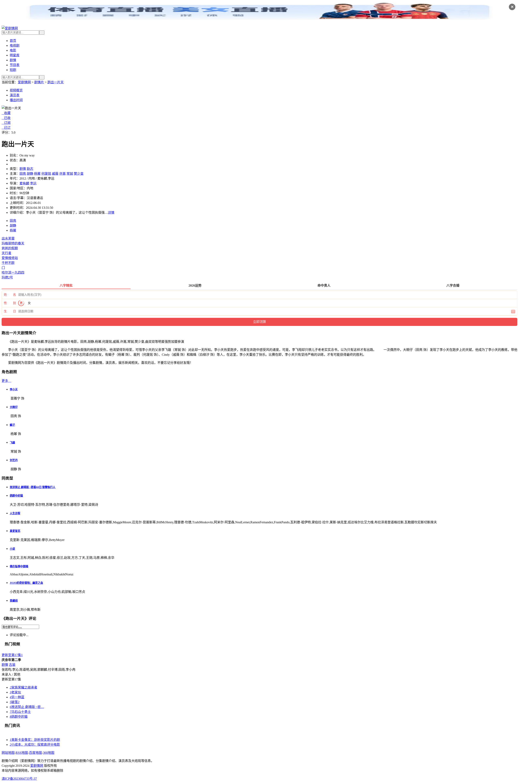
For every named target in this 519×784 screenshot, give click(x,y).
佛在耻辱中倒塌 (19, 566)
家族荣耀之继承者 (23, 687)
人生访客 (15, 513)
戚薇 (55, 173)
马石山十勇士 (20, 711)
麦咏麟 (24, 183)
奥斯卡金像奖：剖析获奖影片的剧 (35, 739)
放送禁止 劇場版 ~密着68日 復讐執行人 (32, 487)
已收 (6, 118)
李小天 (14, 389)
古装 (12, 664)
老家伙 (15, 692)
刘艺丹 (14, 460)
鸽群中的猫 (16, 495)
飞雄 (12, 442)
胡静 (30, 173)
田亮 (22, 173)
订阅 (6, 122)
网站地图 (8, 752)
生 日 (10, 311)
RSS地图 (22, 752)
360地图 (48, 752)
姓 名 (10, 294)
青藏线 (14, 600)
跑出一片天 (55, 82)
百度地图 (35, 752)
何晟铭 (46, 173)
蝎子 (12, 424)
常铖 (69, 173)
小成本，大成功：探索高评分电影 (35, 744)
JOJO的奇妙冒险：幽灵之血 (26, 582)
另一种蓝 (17, 697)
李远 (33, 183)
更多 (6, 380)
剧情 (22, 168)
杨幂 (37, 173)
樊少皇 (79, 173)
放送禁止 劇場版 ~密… (27, 707)
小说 (12, 548)
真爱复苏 (15, 530)
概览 (16, 90)
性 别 (10, 303)
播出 (16, 100)
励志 (30, 168)
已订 (6, 127)
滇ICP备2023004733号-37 (19, 778)
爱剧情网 (24, 82)
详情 (111, 212)
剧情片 (39, 82)
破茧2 (14, 702)
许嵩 (62, 173)
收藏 (6, 113)
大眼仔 (14, 407)
